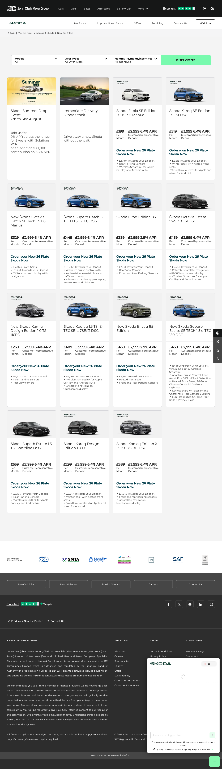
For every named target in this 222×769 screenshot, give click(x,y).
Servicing (157, 23)
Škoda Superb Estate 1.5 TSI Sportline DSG (31, 446)
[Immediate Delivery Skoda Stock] (84, 91)
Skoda (51, 33)
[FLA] (44, 559)
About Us (119, 651)
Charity (118, 666)
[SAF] (178, 559)
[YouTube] (190, 604)
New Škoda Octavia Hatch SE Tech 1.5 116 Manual (28, 221)
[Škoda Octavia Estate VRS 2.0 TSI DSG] (190, 197)
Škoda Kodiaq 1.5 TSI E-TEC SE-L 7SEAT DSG (83, 328)
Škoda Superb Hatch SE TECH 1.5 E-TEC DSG (84, 219)
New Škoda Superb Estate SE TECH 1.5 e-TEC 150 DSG (190, 330)
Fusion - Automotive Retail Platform (111, 755)
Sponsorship (121, 661)
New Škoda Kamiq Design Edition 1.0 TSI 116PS (29, 330)
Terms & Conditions (161, 651)
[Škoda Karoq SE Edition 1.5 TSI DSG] (190, 91)
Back (12, 33)
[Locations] (204, 9)
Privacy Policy (158, 656)
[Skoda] (17, 23)
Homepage (38, 33)
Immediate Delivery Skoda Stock (80, 113)
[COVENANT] (205, 559)
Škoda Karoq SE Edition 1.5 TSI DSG (189, 113)
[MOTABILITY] (98, 559)
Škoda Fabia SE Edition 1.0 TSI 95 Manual (136, 113)
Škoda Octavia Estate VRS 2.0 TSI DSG (187, 219)
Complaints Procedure (127, 680)
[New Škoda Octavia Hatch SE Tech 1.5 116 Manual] (31, 197)
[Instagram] (211, 604)
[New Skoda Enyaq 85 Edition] (137, 307)
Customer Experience (126, 685)
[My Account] (212, 9)
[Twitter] (179, 604)
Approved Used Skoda (110, 23)
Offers (137, 23)
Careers (118, 656)
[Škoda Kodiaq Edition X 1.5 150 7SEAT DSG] (137, 424)
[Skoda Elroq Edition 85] (137, 197)
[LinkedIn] (200, 604)
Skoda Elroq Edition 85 (136, 217)
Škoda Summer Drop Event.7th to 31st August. (29, 115)
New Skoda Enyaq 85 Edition (134, 328)
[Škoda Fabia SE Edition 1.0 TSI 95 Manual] (137, 91)
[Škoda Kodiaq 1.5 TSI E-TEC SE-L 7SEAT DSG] (84, 307)
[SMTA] (71, 559)
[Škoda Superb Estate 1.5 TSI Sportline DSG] (31, 424)
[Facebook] (168, 604)
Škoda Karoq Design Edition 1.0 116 (81, 446)
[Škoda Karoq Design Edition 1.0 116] (84, 424)
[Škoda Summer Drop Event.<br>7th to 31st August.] (31, 91)
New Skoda (79, 23)
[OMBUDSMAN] (124, 559)
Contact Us (180, 23)
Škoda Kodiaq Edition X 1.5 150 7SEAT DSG (136, 446)
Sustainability (122, 675)
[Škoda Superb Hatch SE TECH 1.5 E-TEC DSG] (84, 197)
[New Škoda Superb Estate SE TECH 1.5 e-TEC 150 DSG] (190, 307)
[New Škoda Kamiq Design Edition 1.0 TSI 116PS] (31, 307)
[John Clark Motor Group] (28, 9)
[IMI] (151, 559)
